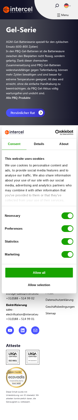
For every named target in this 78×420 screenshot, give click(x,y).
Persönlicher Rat (23, 112)
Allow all (39, 272)
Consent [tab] (14, 144)
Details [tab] (39, 144)
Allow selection (39, 285)
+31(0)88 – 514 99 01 (20, 319)
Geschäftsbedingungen (60, 306)
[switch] (67, 228)
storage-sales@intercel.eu (22, 293)
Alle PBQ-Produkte (18, 98)
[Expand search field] (57, 6)
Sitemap (51, 313)
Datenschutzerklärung (59, 300)
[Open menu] (62, 15)
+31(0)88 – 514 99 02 (20, 298)
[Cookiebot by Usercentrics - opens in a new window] (55, 132)
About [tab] (63, 144)
